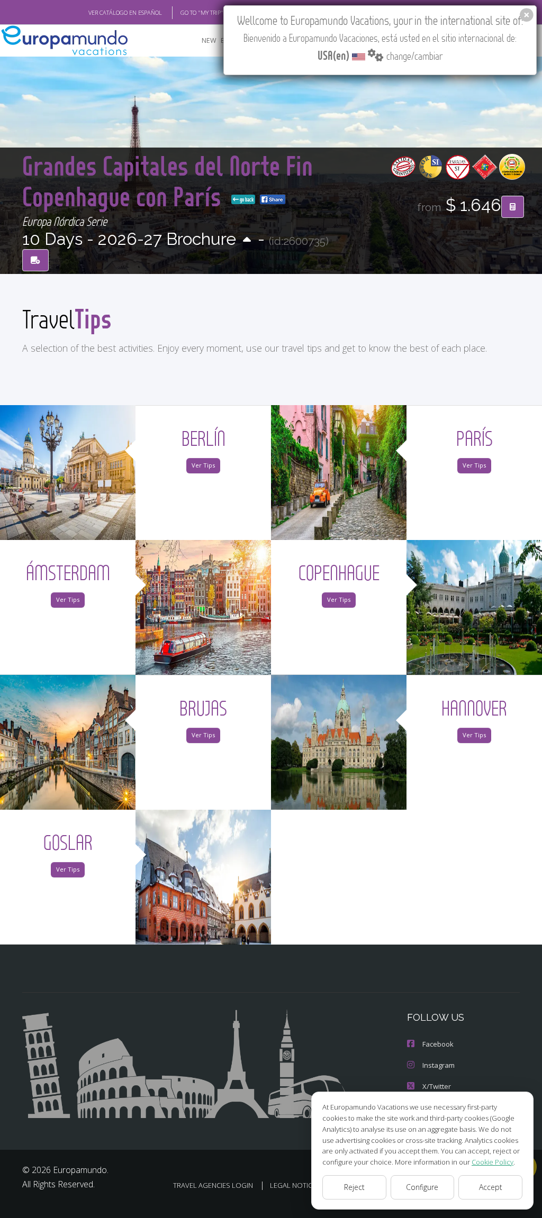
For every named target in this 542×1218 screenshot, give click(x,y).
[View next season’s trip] (247, 240)
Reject (354, 1187)
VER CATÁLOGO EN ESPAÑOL (125, 12)
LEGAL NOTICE (293, 1185)
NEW (209, 40)
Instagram (438, 1065)
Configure (422, 1187)
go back (246, 199)
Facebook (438, 1044)
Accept (490, 1187)
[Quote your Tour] (512, 207)
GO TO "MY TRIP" (201, 12)
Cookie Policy (492, 1162)
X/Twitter (436, 1086)
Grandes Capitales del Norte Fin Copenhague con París (167, 180)
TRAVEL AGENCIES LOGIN (213, 1185)
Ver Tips (203, 465)
